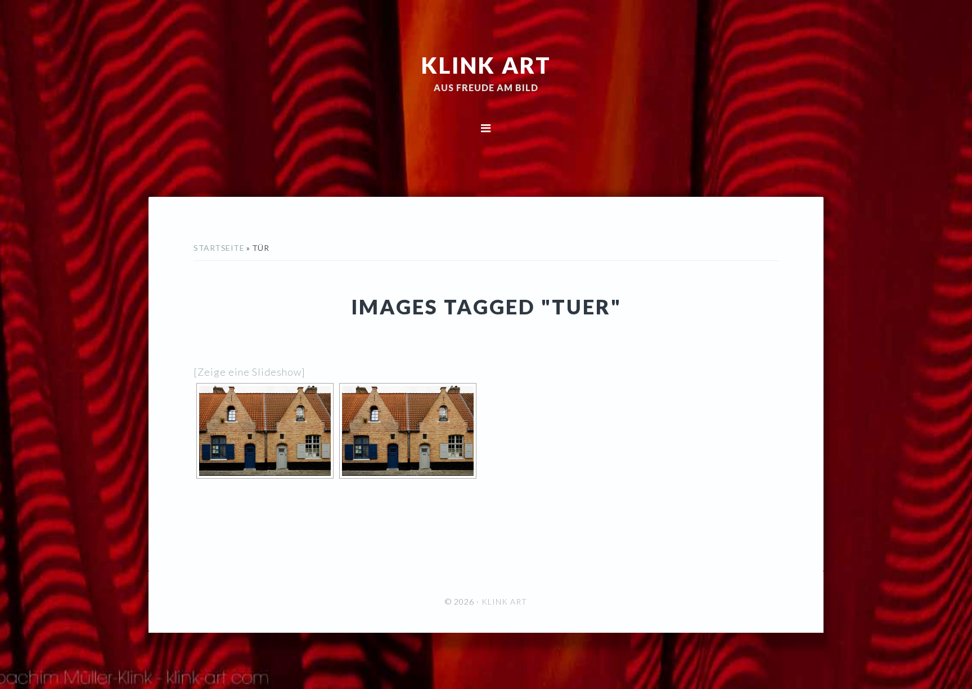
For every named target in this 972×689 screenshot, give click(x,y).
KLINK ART (486, 64)
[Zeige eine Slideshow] (249, 372)
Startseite (219, 248)
